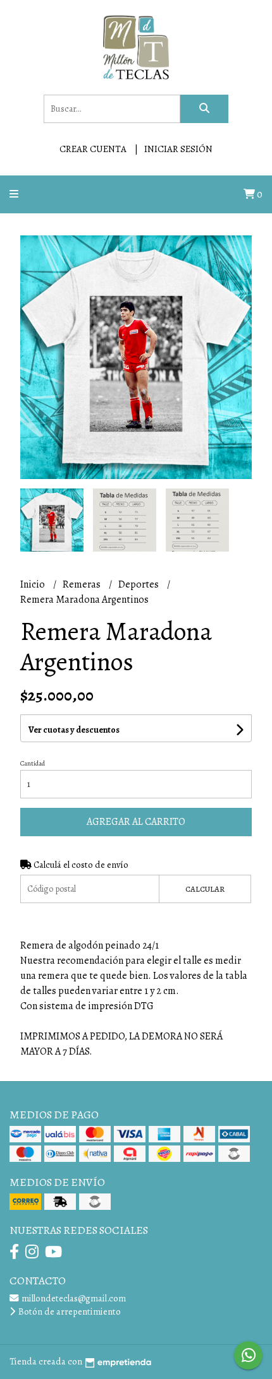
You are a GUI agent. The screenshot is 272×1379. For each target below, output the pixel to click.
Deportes (139, 584)
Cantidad (32, 763)
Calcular (205, 889)
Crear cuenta (93, 149)
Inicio (33, 584)
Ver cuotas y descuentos (74, 730)
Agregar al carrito (136, 822)
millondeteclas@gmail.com (73, 1298)
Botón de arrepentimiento (68, 1311)
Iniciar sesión (178, 149)
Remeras (82, 584)
